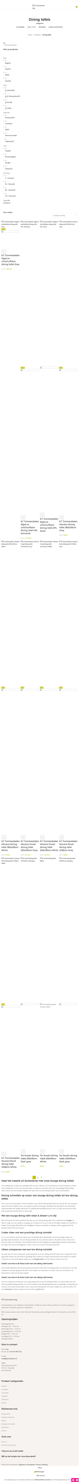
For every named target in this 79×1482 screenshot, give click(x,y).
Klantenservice (5, 1414)
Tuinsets (4, 1386)
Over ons (4, 1442)
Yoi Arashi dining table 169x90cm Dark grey (68, 1158)
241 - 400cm (9, 196)
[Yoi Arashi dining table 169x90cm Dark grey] (68, 930)
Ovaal (7, 151)
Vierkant (8, 169)
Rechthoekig (9, 157)
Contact (3, 1430)
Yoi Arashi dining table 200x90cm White (49, 1158)
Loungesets (4, 1389)
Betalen (3, 1421)
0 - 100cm (8, 178)
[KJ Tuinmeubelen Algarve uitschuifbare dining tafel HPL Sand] (49, 293)
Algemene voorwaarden (27, 1465)
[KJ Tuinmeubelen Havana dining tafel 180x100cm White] (10, 613)
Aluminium (8, 118)
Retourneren (5, 1427)
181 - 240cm (9, 190)
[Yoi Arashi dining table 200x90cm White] (49, 930)
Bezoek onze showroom (8, 1445)
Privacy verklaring (41, 1465)
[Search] (74, 7)
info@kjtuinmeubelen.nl (9, 1359)
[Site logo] (39, 7)
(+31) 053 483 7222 (15, 1352)
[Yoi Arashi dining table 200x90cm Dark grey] (30, 930)
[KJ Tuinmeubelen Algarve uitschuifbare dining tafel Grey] (10, 224)
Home (30, 35)
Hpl (6, 129)
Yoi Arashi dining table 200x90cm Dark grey (30, 1158)
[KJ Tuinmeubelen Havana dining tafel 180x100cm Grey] (68, 293)
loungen (69, 1220)
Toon (6, 200)
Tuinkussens (5, 1399)
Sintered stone (10, 135)
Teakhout (8, 141)
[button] (3, 251)
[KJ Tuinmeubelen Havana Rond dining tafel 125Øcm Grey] (68, 613)
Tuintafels (37, 35)
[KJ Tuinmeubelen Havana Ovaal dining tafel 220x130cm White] (49, 613)
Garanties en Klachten (7, 1417)
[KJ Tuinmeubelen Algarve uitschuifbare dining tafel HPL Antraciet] (30, 293)
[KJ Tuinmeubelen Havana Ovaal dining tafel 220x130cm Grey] (30, 613)
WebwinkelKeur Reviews (43, 1480)
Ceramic (7, 124)
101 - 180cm (9, 184)
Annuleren (6, 203)
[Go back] (39, 14)
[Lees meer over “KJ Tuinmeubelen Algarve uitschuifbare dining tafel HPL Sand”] (42, 515)
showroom (8, 1289)
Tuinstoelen (5, 1393)
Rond (7, 163)
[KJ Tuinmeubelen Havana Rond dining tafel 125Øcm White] (10, 930)
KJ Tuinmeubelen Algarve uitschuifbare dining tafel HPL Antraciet (30, 527)
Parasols (3, 1403)
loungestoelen (39, 1259)
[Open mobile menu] (2, 7)
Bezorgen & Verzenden (8, 1424)
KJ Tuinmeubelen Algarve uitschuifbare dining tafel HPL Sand (49, 524)
